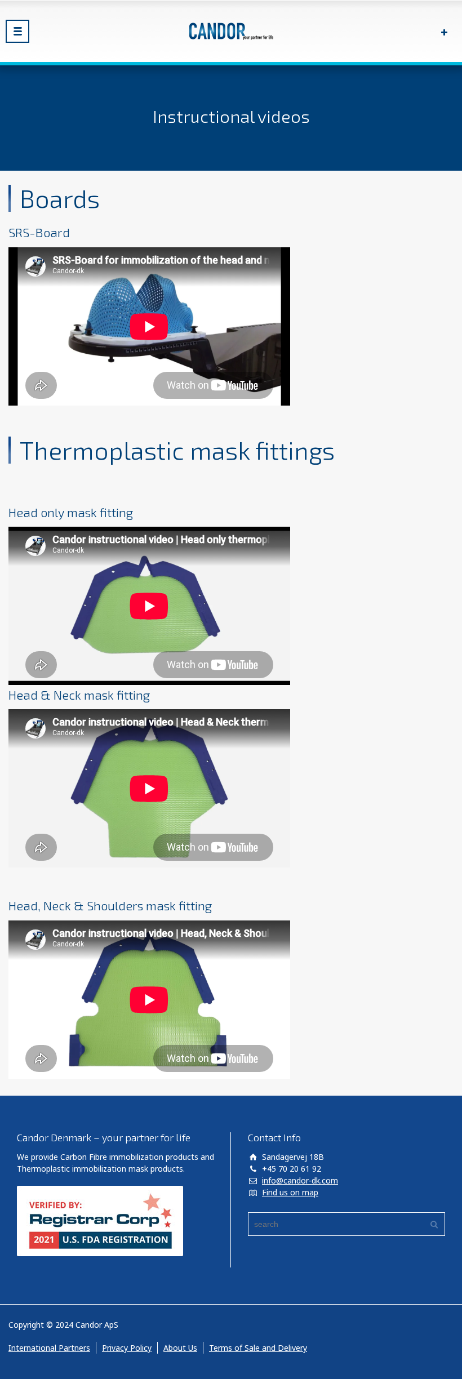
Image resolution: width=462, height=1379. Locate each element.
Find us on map (290, 1192)
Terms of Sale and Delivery (258, 1347)
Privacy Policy (127, 1347)
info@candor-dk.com (300, 1180)
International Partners (49, 1347)
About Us (180, 1347)
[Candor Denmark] (231, 31)
